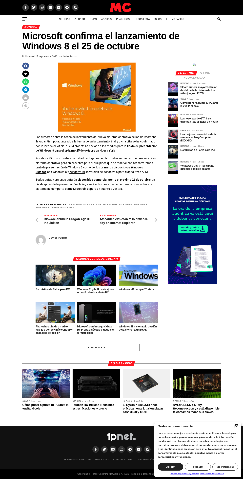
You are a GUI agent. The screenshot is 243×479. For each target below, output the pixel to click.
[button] (236, 426)
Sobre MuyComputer (77, 459)
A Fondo (80, 19)
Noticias (64, 19)
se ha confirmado (143, 141)
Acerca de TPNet (123, 459)
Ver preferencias (225, 467)
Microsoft (94, 205)
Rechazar (198, 467)
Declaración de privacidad (212, 474)
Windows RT (77, 172)
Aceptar (170, 467)
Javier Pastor (70, 56)
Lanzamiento (77, 205)
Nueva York (110, 205)
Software (126, 205)
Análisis (106, 19)
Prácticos (123, 19)
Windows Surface (63, 207)
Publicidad (101, 459)
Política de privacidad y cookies (185, 474)
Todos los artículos (148, 19)
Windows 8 (141, 205)
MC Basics (177, 19)
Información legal (150, 459)
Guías (93, 19)
